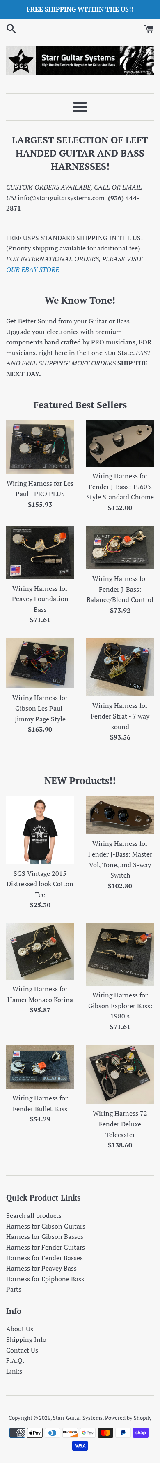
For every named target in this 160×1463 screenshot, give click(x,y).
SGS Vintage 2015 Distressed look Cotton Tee (40, 884)
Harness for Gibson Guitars (45, 1226)
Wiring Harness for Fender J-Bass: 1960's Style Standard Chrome (120, 486)
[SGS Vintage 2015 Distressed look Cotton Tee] (40, 830)
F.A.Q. (15, 1360)
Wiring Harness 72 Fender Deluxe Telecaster (120, 1124)
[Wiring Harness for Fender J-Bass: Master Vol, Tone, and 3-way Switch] (120, 815)
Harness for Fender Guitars (45, 1247)
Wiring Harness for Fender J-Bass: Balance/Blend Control (120, 589)
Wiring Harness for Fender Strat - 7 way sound (120, 716)
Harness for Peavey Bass (41, 1268)
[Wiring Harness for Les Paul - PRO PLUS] (40, 447)
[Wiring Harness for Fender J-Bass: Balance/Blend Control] (120, 548)
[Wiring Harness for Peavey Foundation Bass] (40, 552)
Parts (13, 1289)
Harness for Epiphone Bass (45, 1278)
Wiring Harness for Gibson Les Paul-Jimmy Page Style (40, 708)
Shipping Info (26, 1339)
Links (14, 1371)
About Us (19, 1328)
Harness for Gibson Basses (44, 1236)
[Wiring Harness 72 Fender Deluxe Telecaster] (120, 1075)
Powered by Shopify (128, 1417)
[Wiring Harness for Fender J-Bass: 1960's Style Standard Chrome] (120, 443)
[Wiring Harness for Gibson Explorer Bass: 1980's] (120, 954)
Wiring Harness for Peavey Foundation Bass (40, 599)
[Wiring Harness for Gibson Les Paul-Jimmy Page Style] (40, 663)
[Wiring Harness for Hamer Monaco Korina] (40, 951)
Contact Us (22, 1350)
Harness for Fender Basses (44, 1257)
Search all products (34, 1215)
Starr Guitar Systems (78, 1417)
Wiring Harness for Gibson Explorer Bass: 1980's (120, 1005)
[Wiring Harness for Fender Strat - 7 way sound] (120, 667)
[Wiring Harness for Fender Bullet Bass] (40, 1067)
